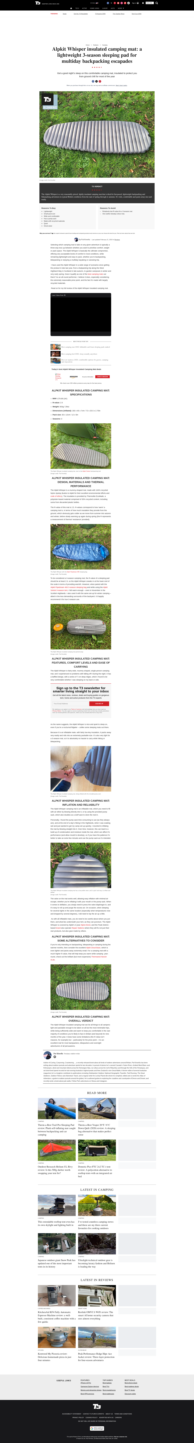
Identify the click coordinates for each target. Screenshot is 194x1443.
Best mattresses (108, 1394)
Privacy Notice (57, 711)
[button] (81, 376)
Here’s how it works (121, 85)
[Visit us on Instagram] (121, 3)
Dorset (142, 1078)
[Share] (93, 81)
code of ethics (56, 496)
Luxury (105, 8)
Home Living (94, 8)
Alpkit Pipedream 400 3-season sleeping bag (69, 587)
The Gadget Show (118, 14)
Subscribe (149, 3)
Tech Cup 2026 (136, 14)
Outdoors (96, 45)
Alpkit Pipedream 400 (73, 572)
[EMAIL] (55, 1057)
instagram (103, 1081)
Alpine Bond (85, 925)
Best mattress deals (132, 1386)
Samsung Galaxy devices (90, 1386)
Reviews (117, 239)
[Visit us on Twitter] (111, 3)
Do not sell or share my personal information (97, 1421)
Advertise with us (106, 1417)
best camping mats (95, 274)
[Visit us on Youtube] (118, 3)
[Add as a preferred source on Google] (97, 1428)
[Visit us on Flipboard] (125, 3)
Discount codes (130, 1394)
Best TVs (106, 1386)
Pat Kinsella (85, 239)
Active (84, 8)
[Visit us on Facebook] (108, 3)
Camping (104, 45)
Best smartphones (109, 1390)
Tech (77, 8)
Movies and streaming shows (91, 1390)
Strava (93, 1081)
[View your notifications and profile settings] (143, 3)
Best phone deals (131, 1383)
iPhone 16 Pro (86, 1383)
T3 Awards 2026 (100, 14)
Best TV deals (130, 1390)
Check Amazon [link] (102, 376)
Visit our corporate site (120, 1436)
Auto (113, 8)
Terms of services (76, 709)
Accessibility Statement (71, 1414)
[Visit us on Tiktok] (128, 3)
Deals (64, 14)
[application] (81, 314)
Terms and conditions (123, 1414)
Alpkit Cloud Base (93, 948)
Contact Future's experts (93, 1414)
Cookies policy (92, 1417)
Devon (134, 1078)
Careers (118, 1417)
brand (58, 928)
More (120, 8)
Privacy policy (78, 1417)
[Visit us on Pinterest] (115, 3)
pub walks (67, 1081)
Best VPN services (87, 1394)
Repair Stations (78, 928)
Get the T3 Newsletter (81, 14)
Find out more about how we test (126, 233)
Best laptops (107, 1383)
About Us (109, 1414)
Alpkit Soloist (86, 471)
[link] (59, 376)
